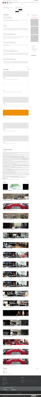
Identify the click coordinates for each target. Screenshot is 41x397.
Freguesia (24, 2)
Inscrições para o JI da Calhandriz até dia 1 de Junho (10, 34)
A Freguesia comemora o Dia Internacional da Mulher (10, 59)
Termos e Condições (24, 391)
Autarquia (28, 2)
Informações (31, 2)
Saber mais (34, 52)
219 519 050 (4, 0)
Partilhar (4, 22)
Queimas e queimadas (15, 0)
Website (17, 9)
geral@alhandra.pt (9, 0)
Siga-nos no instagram (34, 17)
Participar (12, 9)
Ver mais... (27, 22)
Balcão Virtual (36, 2)
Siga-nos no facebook (34, 15)
